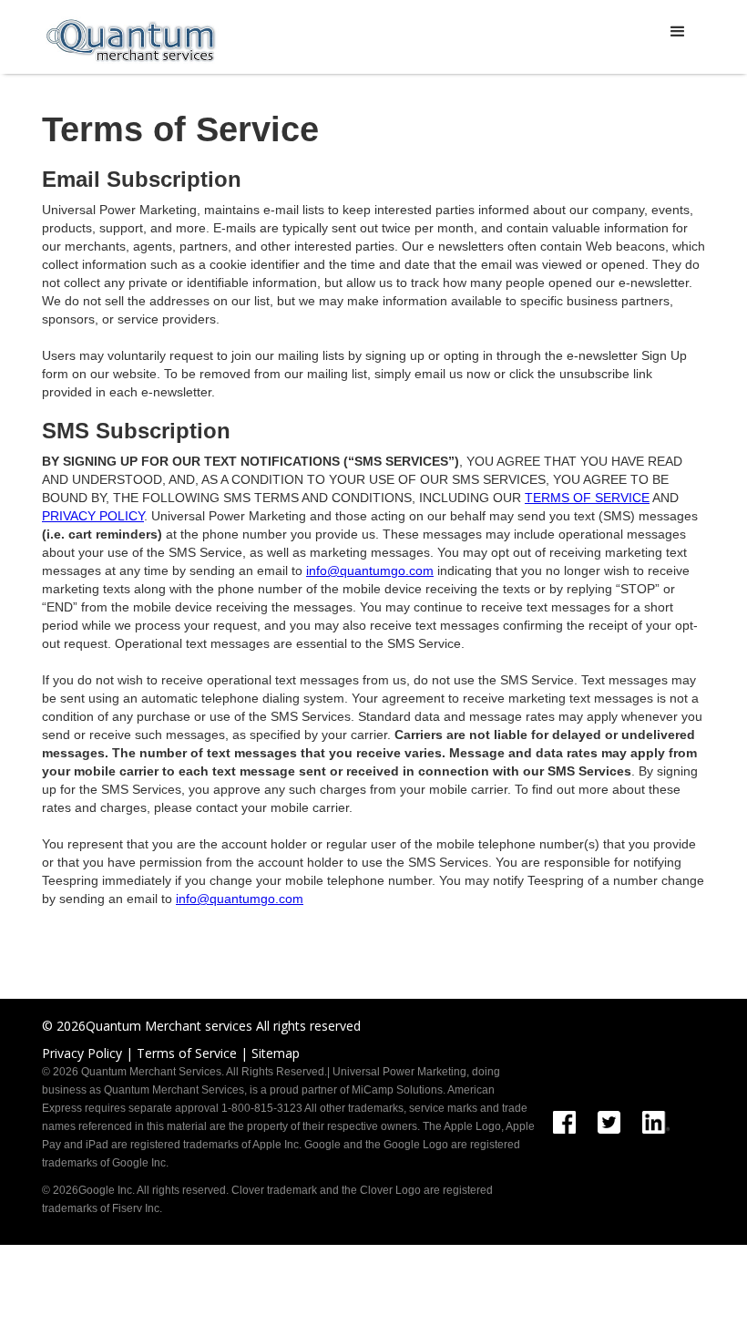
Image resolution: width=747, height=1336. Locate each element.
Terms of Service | (192, 1053)
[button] (677, 32)
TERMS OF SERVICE (587, 497)
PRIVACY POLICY (93, 516)
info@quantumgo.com (370, 570)
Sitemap (275, 1053)
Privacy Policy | (87, 1053)
